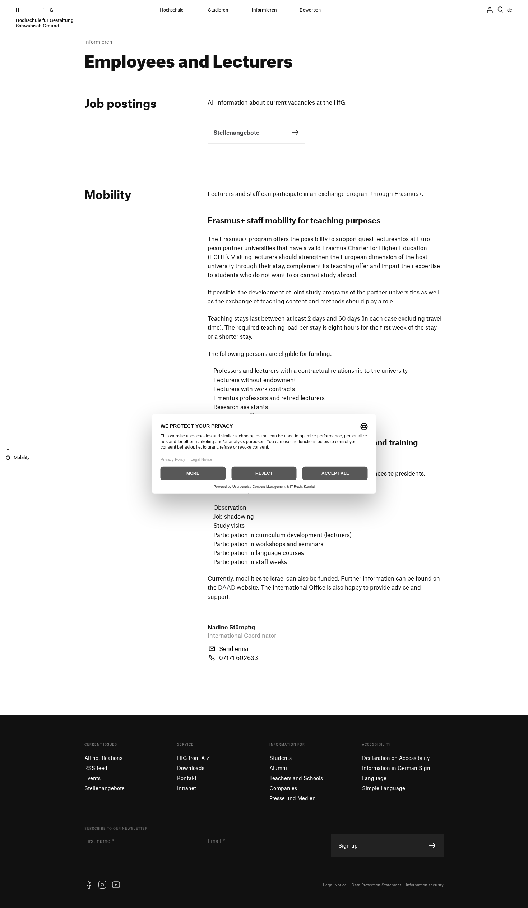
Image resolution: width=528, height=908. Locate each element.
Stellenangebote (104, 788)
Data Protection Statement (376, 884)
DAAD (226, 587)
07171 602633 (238, 657)
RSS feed (95, 768)
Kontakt (186, 778)
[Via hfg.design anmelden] (490, 10)
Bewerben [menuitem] (310, 10)
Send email (234, 648)
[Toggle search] (500, 9)
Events (92, 778)
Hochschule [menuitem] (172, 10)
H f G (45, 17)
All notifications (103, 758)
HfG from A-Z (193, 758)
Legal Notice (335, 884)
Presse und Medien (292, 798)
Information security (425, 884)
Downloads (190, 768)
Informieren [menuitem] (264, 10)
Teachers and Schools (296, 778)
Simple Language (383, 788)
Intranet (186, 788)
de (509, 10)
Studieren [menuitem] (218, 10)
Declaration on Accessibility (396, 758)
